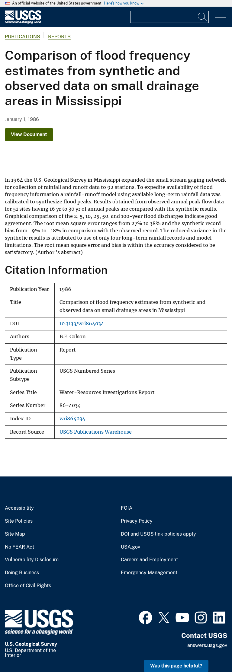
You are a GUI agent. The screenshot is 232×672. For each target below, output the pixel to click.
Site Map (15, 534)
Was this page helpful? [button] (176, 666)
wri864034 (72, 419)
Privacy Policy (137, 521)
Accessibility (19, 508)
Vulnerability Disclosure (32, 559)
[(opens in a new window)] (145, 617)
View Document (29, 134)
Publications (22, 37)
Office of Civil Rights (28, 585)
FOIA (126, 508)
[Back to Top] (210, 650)
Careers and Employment (149, 559)
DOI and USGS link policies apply (158, 534)
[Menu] (220, 17)
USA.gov (130, 547)
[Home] (23, 22)
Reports (59, 37)
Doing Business (22, 572)
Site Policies (19, 521)
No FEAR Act (19, 547)
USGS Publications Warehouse (96, 432)
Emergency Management (149, 572)
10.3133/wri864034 (82, 323)
